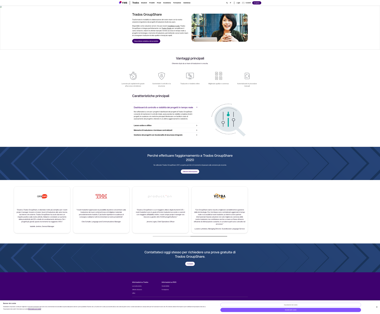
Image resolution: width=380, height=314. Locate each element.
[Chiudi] (377, 307)
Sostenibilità (165, 286)
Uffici (133, 293)
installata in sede (174, 26)
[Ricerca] (227, 2)
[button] (123, 2)
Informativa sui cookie (34, 309)
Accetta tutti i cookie (290, 310)
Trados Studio (166, 28)
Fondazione (165, 289)
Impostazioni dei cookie (290, 305)
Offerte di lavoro (137, 289)
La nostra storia (136, 286)
